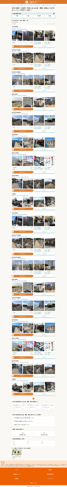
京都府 (42, 441)
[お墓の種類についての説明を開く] (54, 14)
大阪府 (14, 443)
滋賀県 (28, 441)
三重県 (14, 441)
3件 (20, 27)
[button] (17, 35)
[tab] (17, 16)
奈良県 (42, 443)
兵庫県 (28, 443)
